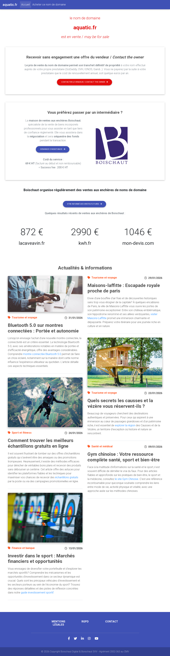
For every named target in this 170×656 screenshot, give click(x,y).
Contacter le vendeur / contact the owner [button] (83, 82)
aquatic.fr (85, 27)
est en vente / (85, 37)
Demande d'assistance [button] (51, 149)
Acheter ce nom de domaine (49, 4)
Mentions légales (58, 623)
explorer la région (125, 425)
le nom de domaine (85, 18)
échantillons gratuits (66, 477)
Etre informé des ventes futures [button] (83, 204)
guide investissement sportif (37, 592)
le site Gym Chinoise (126, 479)
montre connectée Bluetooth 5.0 (42, 354)
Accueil (26, 4)
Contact (111, 621)
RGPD (85, 621)
